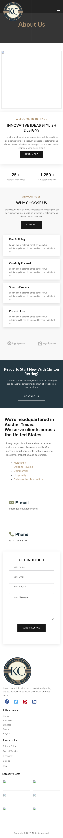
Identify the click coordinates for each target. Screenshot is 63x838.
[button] (7, 701)
